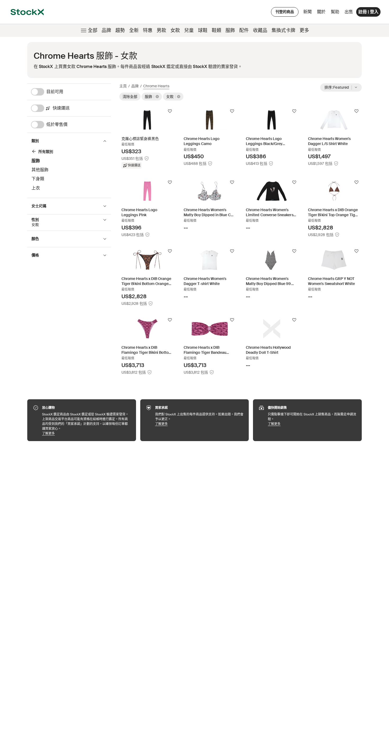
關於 (322, 13)
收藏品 (260, 30)
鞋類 (216, 30)
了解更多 (86, 433)
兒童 (189, 30)
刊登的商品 (284, 11)
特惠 (147, 30)
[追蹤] (170, 111)
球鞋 (202, 30)
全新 (134, 30)
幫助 (335, 12)
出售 (349, 12)
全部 (92, 30)
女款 (175, 30)
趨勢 (120, 30)
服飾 (230, 30)
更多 (304, 30)
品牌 (106, 30)
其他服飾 (39, 170)
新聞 (307, 12)
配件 (244, 30)
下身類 (37, 179)
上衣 (35, 188)
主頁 (123, 86)
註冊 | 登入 (368, 12)
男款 (161, 30)
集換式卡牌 (283, 30)
